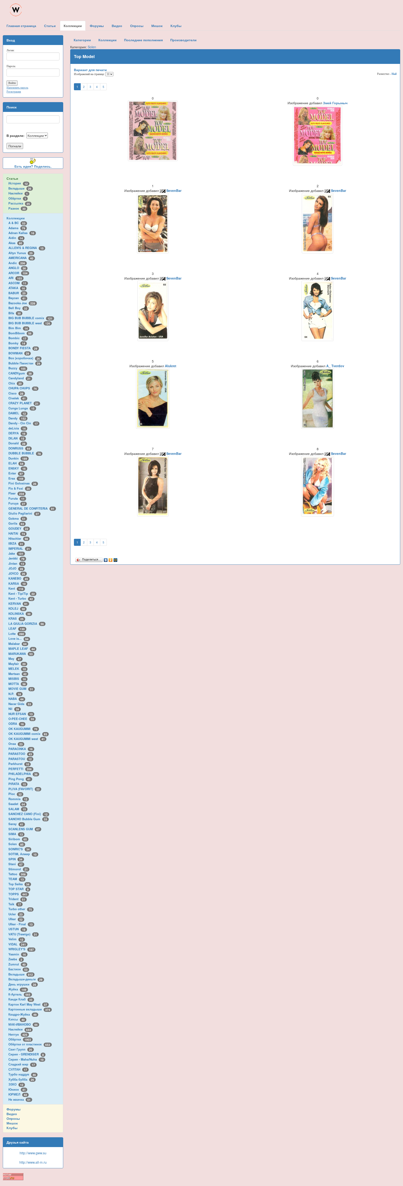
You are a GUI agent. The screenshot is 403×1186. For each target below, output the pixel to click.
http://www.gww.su (33, 1153)
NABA (16, 698)
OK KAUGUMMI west (26, 738)
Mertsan (17, 673)
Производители (183, 40)
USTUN (16, 929)
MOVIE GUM (20, 688)
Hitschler (18, 538)
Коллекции (16, 218)
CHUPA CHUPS (22, 388)
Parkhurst (18, 763)
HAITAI (16, 533)
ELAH (15, 463)
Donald (16, 443)
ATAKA (16, 288)
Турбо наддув (22, 1074)
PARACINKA (20, 749)
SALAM (17, 809)
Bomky (16, 343)
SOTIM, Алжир (22, 854)
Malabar (17, 643)
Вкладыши (19, 188)
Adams (16, 228)
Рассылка (19, 203)
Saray (15, 824)
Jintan (16, 563)
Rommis (17, 799)
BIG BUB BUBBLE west (29, 323)
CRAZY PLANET (23, 403)
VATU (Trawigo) (22, 934)
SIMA (15, 834)
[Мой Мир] (115, 559)
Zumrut (17, 964)
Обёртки (17, 198)
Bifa (14, 313)
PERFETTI (20, 769)
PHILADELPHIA (23, 773)
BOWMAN (18, 353)
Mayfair (17, 663)
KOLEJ (16, 608)
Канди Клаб (20, 999)
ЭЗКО (15, 1084)
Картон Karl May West (27, 1004)
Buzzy (17, 368)
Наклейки (18, 193)
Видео (12, 1113)
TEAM (16, 879)
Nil (13, 708)
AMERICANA (20, 258)
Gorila (16, 523)
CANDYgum (20, 373)
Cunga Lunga (21, 408)
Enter (15, 473)
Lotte (16, 633)
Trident (16, 899)
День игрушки (22, 984)
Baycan (17, 298)
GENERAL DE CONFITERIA (31, 508)
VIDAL (17, 944)
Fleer (16, 493)
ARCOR (18, 273)
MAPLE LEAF (21, 648)
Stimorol (18, 869)
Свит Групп (20, 1049)
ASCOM (17, 283)
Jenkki (16, 558)
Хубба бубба (21, 1079)
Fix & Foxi (19, 488)
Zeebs (15, 959)
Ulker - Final (20, 924)
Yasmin (17, 954)
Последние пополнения (143, 40)
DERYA (16, 433)
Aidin (15, 237)
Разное (17, 208)
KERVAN (18, 603)
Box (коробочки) (24, 358)
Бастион (18, 969)
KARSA (17, 583)
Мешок (12, 1123)
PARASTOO (20, 753)
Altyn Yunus (20, 253)
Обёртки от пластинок (29, 1044)
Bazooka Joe (21, 303)
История (18, 183)
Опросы (13, 1118)
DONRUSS (19, 448)
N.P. (14, 694)
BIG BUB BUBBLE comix (30, 318)
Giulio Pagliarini (23, 513)
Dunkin (17, 458)
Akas (15, 243)
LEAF (16, 628)
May (14, 658)
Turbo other (20, 909)
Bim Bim (18, 328)
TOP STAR (18, 889)
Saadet (16, 804)
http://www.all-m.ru (33, 1162)
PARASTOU (20, 759)
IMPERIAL (19, 548)
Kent (15, 588)
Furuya (16, 503)
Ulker (15, 919)
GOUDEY (18, 528)
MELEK (17, 668)
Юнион (17, 1089)
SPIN (15, 859)
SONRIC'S (19, 849)
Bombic (17, 338)
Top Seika (18, 884)
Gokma (16, 518)
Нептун (17, 1034)
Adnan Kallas (21, 233)
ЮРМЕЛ (17, 1094)
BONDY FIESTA (22, 348)
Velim (15, 939)
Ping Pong (19, 779)
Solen (16, 844)
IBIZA (15, 543)
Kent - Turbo (20, 598)
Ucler (15, 914)
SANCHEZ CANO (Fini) (28, 814)
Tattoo (17, 874)
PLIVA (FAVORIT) (24, 789)
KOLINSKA (19, 613)
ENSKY (17, 468)
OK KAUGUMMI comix (27, 733)
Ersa (15, 478)
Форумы (14, 1109)
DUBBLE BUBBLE (24, 453)
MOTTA (17, 683)
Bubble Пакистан (24, 363)
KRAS (16, 618)
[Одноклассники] (110, 559)
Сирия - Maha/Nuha (26, 1059)
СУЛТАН (17, 1069)
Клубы (12, 1127)
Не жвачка (19, 1099)
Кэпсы (16, 1019)
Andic (16, 263)
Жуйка (17, 989)
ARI (15, 278)
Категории (82, 40)
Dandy (17, 418)
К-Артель (19, 994)
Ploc (15, 794)
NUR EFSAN (20, 714)
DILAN (16, 438)
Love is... (18, 638)
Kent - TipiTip (21, 593)
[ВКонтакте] (105, 559)
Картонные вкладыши (29, 1009)
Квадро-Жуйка (22, 1014)
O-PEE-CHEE (21, 718)
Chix (15, 383)
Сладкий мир (21, 1064)
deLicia (17, 428)
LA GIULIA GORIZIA (26, 623)
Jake (15, 553)
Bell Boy (17, 308)
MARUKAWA (20, 653)
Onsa (15, 743)
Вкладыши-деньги (25, 979)
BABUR (17, 293)
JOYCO (16, 573)
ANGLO (17, 268)
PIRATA (17, 783)
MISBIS (17, 678)
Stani (15, 864)
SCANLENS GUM (24, 829)
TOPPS (17, 894)
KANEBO (18, 578)
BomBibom (19, 333)
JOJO (15, 568)
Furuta (16, 498)
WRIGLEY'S (21, 949)
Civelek (17, 398)
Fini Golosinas (22, 483)
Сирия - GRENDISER (26, 1054)
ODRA (16, 723)
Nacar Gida (19, 704)
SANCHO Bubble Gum (27, 819)
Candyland (19, 378)
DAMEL (17, 413)
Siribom (17, 839)
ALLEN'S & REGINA (26, 247)
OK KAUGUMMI (22, 728)
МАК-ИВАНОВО (23, 1024)
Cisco (15, 393)
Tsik (14, 904)
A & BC (16, 223)
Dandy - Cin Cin (23, 423)
